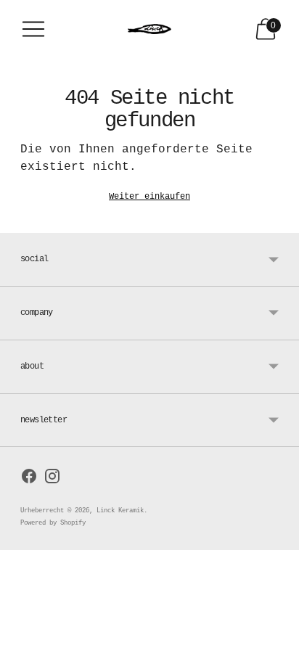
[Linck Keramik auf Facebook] (29, 479)
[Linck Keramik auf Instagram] (52, 479)
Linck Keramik (120, 511)
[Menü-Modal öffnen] (33, 29)
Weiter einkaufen (149, 197)
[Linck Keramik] (149, 29)
